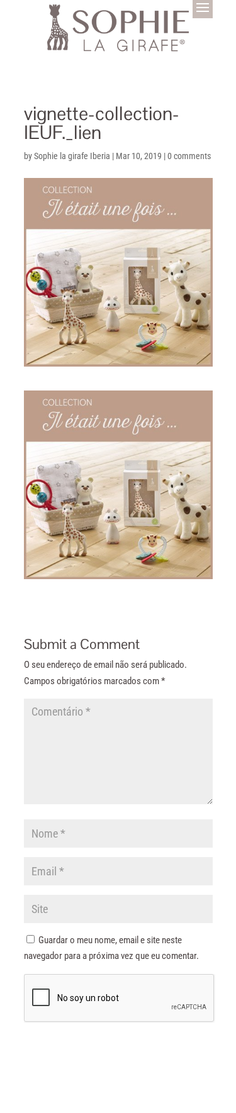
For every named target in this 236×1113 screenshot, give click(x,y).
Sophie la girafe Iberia (72, 156)
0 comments (189, 156)
